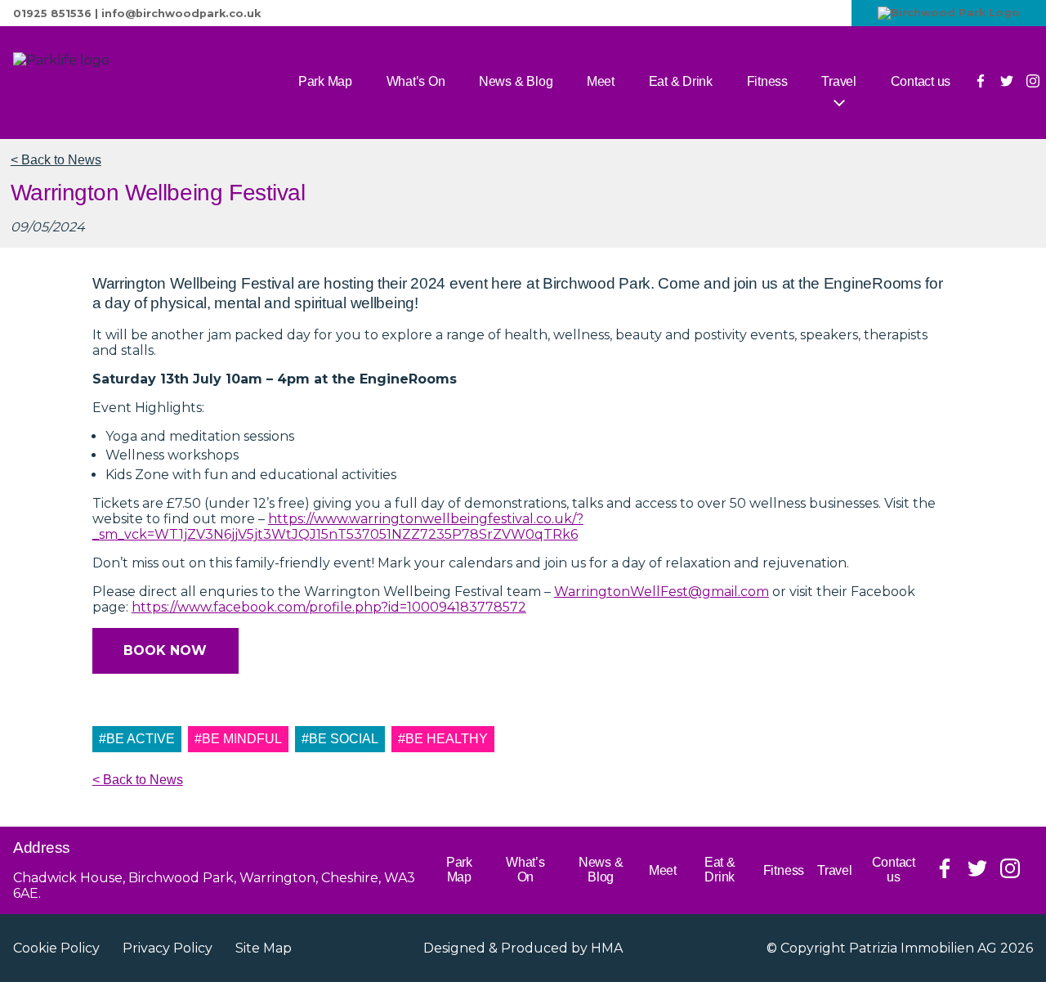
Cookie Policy (56, 948)
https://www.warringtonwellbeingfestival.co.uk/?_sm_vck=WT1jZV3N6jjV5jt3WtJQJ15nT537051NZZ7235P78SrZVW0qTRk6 (337, 526)
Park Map (325, 81)
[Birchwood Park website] (949, 13)
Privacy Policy (167, 948)
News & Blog (515, 81)
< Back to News (56, 160)
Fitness (767, 81)
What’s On (416, 81)
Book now (165, 650)
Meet (601, 81)
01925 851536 (52, 13)
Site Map (263, 948)
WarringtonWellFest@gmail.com (661, 591)
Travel (838, 81)
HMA (607, 948)
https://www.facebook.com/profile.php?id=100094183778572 (329, 607)
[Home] (119, 82)
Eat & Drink (681, 81)
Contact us (921, 81)
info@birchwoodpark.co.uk (181, 13)
